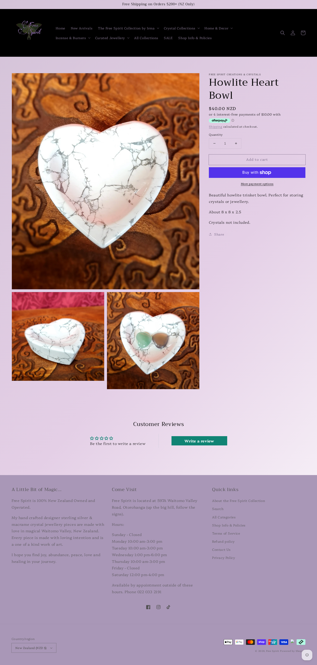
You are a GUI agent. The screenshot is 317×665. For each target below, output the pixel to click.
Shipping (215, 126)
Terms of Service (226, 533)
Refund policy (223, 541)
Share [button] (219, 234)
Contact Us (221, 549)
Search (218, 508)
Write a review (199, 440)
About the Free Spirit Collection (238, 500)
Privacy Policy (223, 557)
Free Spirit (272, 650)
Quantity (216, 134)
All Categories (224, 517)
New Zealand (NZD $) (31, 648)
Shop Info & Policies (229, 525)
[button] (128, 28)
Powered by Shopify (292, 650)
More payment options (257, 184)
